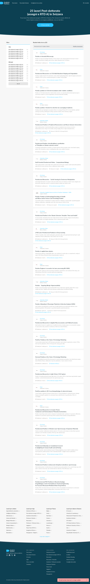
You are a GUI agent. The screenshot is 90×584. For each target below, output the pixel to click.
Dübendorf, (42, 70)
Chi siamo (28, 557)
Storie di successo (70, 559)
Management (49, 574)
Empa (41, 69)
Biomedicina (9, 532)
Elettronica (9, 530)
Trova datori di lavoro (24, 3)
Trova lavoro (14, 3)
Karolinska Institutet (71, 518)
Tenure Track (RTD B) (31, 527)
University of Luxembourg (72, 513)
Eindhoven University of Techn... (73, 525)
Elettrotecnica (10, 515)
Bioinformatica (10, 527)
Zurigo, (41, 53)
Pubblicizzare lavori (70, 552)
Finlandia (48, 530)
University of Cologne (71, 530)
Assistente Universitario (32, 515)
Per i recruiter (86, 3)
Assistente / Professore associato (53, 562)
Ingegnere (29, 525)
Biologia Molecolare (11, 520)
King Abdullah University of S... (73, 532)
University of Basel (44, 120)
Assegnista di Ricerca (31, 530)
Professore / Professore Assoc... (33, 523)
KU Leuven (69, 511)
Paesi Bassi (49, 515)
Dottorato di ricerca (50, 552)
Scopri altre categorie (44, 536)
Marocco (48, 525)
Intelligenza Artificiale (11, 513)
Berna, (41, 229)
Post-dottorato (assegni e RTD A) (57, 63)
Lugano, (42, 193)
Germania (49, 520)
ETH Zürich (42, 52)
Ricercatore (29, 520)
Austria (48, 527)
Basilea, (41, 122)
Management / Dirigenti (32, 532)
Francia (48, 532)
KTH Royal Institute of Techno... (73, 523)
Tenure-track (49, 566)
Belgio (48, 511)
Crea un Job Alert (45, 25)
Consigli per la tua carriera (36, 3)
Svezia (48, 513)
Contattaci (28, 564)
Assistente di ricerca (50, 571)
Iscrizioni (68, 554)
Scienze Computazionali (12, 523)
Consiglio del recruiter (71, 562)
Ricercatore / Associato (51, 559)
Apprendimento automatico (13, 511)
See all (18, 83)
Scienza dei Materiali (11, 518)
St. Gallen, (42, 105)
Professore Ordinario (31, 518)
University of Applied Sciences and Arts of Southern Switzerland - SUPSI (55, 192)
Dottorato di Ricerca (54, 363)
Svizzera (45, 53)
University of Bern (44, 228)
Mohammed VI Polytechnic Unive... (74, 515)
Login (27, 559)
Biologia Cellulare (10, 525)
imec (68, 527)
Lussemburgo (49, 523)
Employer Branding (70, 557)
